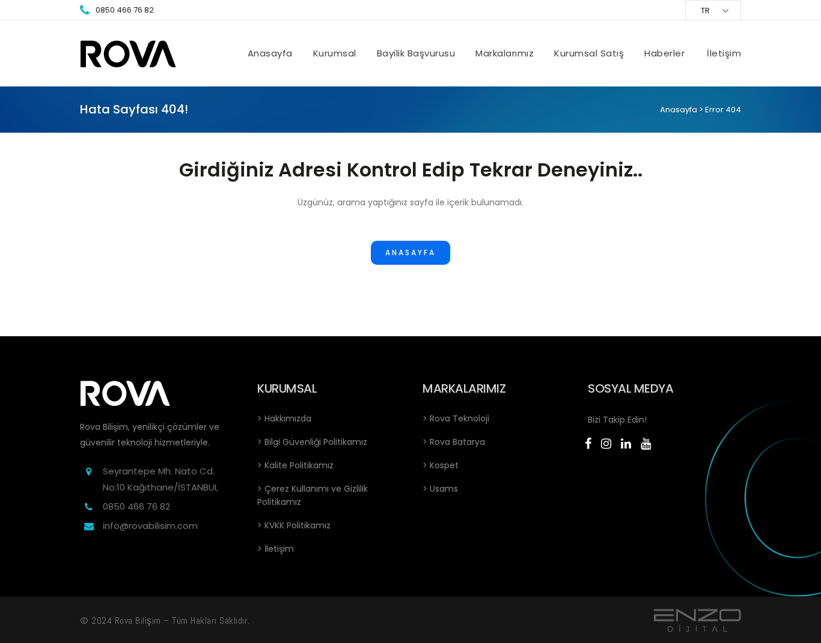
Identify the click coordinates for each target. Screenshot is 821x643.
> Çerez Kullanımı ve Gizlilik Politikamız (312, 495)
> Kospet (441, 465)
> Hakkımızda (284, 418)
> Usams (440, 489)
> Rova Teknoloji (456, 418)
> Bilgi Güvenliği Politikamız (312, 442)
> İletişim (275, 549)
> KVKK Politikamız (294, 525)
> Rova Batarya (454, 442)
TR (705, 10)
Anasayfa (678, 109)
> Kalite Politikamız (295, 465)
